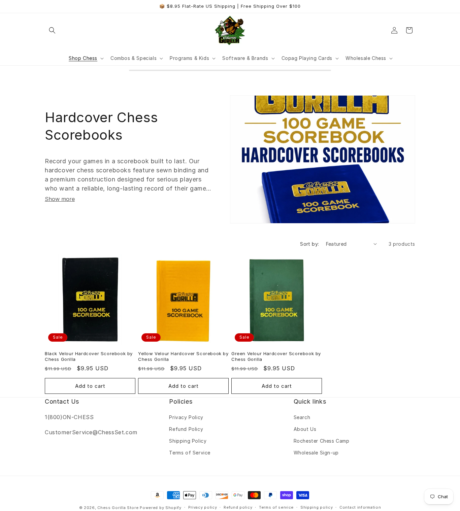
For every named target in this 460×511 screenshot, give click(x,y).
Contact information (360, 507)
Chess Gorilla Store (117, 507)
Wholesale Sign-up (316, 452)
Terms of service (276, 507)
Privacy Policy (186, 417)
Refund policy (238, 507)
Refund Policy (186, 429)
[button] (52, 30)
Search (302, 417)
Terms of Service (189, 452)
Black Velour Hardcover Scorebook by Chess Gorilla (89, 356)
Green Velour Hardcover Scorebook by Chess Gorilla (276, 356)
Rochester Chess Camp (322, 441)
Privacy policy (202, 507)
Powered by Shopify (161, 507)
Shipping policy (316, 507)
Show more (60, 199)
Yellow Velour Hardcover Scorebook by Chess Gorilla (183, 356)
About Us (305, 429)
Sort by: (309, 244)
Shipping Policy (187, 441)
